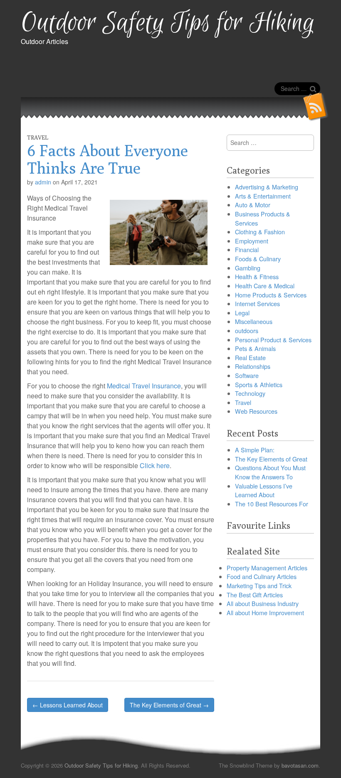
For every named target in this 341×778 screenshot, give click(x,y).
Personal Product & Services (273, 339)
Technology (250, 393)
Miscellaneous (253, 321)
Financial (247, 249)
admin (43, 182)
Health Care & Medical (264, 285)
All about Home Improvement (265, 612)
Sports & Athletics (258, 384)
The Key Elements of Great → (169, 705)
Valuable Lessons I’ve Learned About (263, 490)
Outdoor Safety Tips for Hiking (168, 23)
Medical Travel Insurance (144, 385)
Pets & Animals (255, 348)
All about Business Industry (263, 603)
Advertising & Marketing (266, 186)
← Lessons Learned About (67, 705)
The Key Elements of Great (271, 458)
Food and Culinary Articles (262, 576)
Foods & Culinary (258, 258)
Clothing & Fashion (260, 231)
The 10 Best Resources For (271, 503)
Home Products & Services (270, 294)
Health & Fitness (257, 276)
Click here (155, 465)
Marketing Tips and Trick (259, 585)
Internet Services (257, 303)
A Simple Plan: (254, 449)
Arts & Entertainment (263, 195)
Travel (37, 137)
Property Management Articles (267, 567)
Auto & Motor (252, 204)
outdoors (246, 330)
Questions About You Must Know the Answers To (270, 472)
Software (247, 375)
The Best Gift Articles (255, 594)
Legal (242, 312)
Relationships (252, 366)
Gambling (247, 267)
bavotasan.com (300, 765)
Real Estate (250, 357)
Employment (251, 240)
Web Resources (256, 411)
